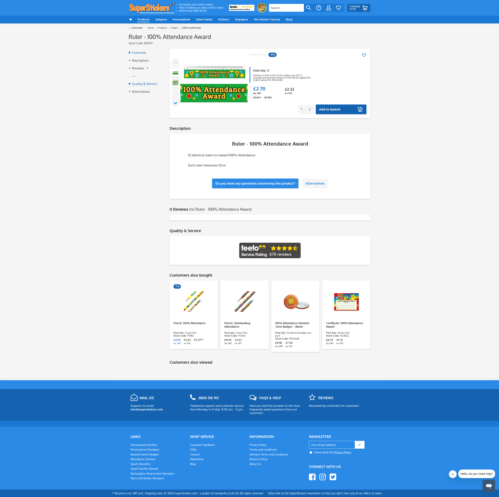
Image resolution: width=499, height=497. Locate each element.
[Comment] (258, 55)
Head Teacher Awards (144, 468)
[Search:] (286, 8)
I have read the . (333, 452)
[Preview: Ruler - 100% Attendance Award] (175, 72)
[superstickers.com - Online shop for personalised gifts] (152, 8)
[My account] (329, 8)
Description (140, 60)
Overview (139, 52)
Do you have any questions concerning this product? (255, 183)
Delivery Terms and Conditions (269, 454)
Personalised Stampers (145, 449)
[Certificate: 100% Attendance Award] (346, 301)
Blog (193, 464)
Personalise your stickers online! (196, 4)
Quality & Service (144, 84)
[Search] (309, 8)
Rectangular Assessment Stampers (152, 473)
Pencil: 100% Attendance (189, 323)
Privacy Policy (258, 445)
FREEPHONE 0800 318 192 (193, 10)
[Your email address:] (337, 445)
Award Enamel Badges (145, 454)
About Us (255, 464)
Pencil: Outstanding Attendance (237, 324)
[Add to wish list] (363, 55)
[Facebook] (312, 477)
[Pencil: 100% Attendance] (193, 301)
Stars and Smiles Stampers (147, 478)
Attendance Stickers (143, 459)
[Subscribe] (360, 445)
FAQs (193, 449)
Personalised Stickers (144, 445)
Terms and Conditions (263, 449)
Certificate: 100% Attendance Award (344, 324)
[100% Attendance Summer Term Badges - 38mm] (295, 301)
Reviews (140, 68)
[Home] (130, 19)
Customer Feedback (202, 445)
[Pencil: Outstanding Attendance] (244, 301)
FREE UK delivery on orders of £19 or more (201, 7)
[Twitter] (333, 477)
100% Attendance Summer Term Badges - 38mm (292, 324)
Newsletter (197, 459)
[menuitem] (199, 4)
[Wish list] (338, 8)
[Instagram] (322, 477)
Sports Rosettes (140, 464)
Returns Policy (258, 459)
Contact (195, 454)
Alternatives (141, 91)
